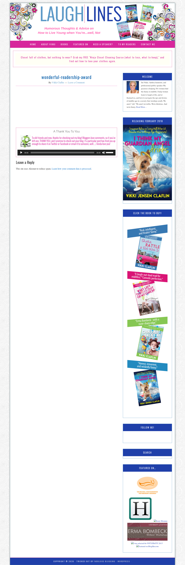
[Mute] (103, 152)
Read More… (141, 107)
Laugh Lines (92, 22)
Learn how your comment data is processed (71, 168)
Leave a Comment (76, 82)
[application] (66, 152)
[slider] (110, 152)
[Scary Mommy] (161, 521)
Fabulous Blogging (104, 561)
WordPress (124, 561)
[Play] (21, 152)
